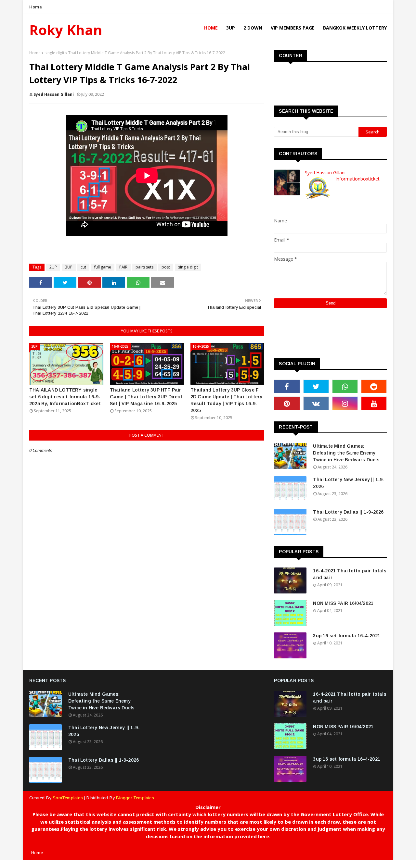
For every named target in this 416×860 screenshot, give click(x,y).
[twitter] (316, 386)
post (166, 267)
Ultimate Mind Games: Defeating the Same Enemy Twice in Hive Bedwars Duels (346, 452)
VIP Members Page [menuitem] (293, 28)
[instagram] (345, 403)
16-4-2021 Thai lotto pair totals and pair (349, 574)
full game (102, 267)
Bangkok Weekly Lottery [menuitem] (355, 28)
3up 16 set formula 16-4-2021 (346, 635)
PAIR (123, 267)
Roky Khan (65, 29)
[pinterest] (287, 403)
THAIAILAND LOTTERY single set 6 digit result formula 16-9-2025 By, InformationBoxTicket (65, 396)
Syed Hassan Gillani (53, 94)
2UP (53, 267)
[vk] (316, 403)
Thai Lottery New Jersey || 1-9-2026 (348, 483)
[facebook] (287, 386)
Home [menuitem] (211, 28)
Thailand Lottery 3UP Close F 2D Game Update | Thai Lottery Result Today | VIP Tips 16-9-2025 (226, 400)
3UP (68, 267)
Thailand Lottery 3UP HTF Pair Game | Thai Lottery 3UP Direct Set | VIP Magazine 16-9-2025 (146, 396)
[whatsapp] (345, 386)
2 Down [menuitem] (252, 28)
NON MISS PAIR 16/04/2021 (343, 603)
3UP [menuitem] (230, 28)
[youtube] (374, 403)
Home (35, 7)
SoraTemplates (68, 797)
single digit (54, 53)
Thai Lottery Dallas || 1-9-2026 (348, 512)
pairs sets (144, 267)
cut (83, 267)
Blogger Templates (135, 797)
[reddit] (374, 386)
